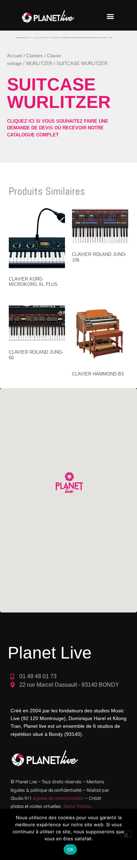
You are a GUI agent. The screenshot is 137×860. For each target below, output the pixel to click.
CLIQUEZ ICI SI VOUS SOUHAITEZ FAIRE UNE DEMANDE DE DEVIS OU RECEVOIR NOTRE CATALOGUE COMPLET (57, 127)
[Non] (126, 834)
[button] (110, 16)
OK (70, 849)
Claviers (34, 55)
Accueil (14, 55)
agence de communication (59, 798)
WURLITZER (39, 63)
